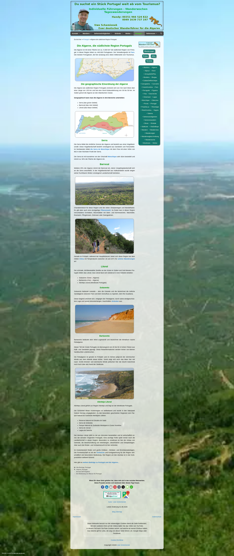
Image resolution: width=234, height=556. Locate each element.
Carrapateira (145, 84)
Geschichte (153, 94)
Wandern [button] (86, 33)
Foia (145, 94)
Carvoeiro (155, 84)
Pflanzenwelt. (106, 210)
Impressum (77, 517)
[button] (102, 487)
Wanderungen (149, 51)
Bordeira (146, 77)
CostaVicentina (147, 87)
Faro (132, 52)
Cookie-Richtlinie (117, 540)
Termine (149, 61)
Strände (153, 123)
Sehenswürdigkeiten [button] (102, 33)
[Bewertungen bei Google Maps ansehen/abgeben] (125, 498)
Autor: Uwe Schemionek (117, 502)
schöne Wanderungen (126, 259)
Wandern (145, 130)
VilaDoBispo (154, 126)
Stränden (115, 301)
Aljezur (147, 71)
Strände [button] (118, 33)
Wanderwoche (150, 140)
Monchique (112, 157)
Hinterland (147, 97)
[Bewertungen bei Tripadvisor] (112, 498)
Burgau (154, 77)
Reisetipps (155, 107)
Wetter (155, 143)
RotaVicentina (146, 110)
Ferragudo (146, 90)
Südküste (145, 126)
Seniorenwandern (150, 120)
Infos (153, 56)
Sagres (156, 110)
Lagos (155, 97)
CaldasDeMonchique (150, 80)
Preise (145, 56)
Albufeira (146, 67)
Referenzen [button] (150, 33)
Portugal (86, 39)
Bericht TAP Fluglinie (83, 471)
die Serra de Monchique (99, 149)
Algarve (78, 469)
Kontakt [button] (75, 33)
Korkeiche (101, 452)
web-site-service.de (19, 553)
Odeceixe (155, 100)
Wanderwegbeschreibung (150, 136)
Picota (146, 103)
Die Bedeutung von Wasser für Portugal (89, 473)
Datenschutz (156, 517)
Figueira (155, 90)
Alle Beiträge (80, 467)
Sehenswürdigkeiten (150, 117)
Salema (150, 113)
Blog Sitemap (117, 512)
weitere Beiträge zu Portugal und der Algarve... (101, 462)
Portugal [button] (138, 33)
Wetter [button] (128, 33)
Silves (146, 123)
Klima (81, 259)
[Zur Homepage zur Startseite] (149, 47)
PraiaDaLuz (145, 107)
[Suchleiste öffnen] (161, 33)
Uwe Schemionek (123, 545)
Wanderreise (154, 130)
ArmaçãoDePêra (150, 74)
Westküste (146, 143)
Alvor (154, 71)
